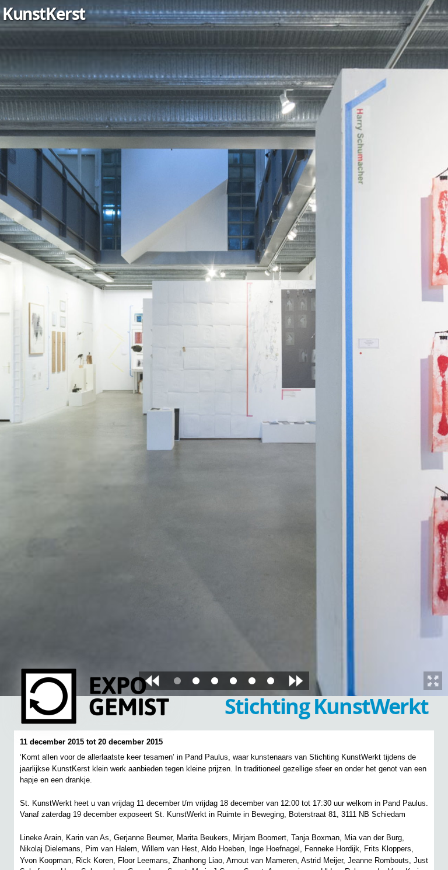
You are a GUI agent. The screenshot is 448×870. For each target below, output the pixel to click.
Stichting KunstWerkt (326, 706)
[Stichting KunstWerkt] (98, 719)
